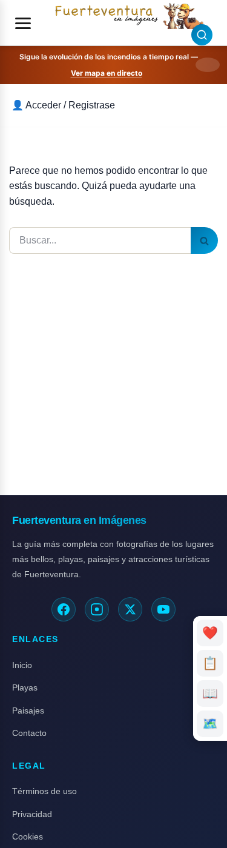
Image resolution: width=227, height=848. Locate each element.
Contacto (29, 733)
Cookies (27, 836)
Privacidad (32, 814)
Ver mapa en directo (106, 73)
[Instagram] (97, 609)
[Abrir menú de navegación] (23, 23)
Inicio (22, 665)
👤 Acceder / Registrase (63, 105)
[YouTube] (163, 609)
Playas (25, 687)
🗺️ (210, 723)
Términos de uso (44, 791)
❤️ (210, 633)
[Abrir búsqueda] (201, 34)
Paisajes (28, 710)
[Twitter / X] (130, 609)
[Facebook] (63, 609)
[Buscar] (204, 240)
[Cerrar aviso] (208, 65)
